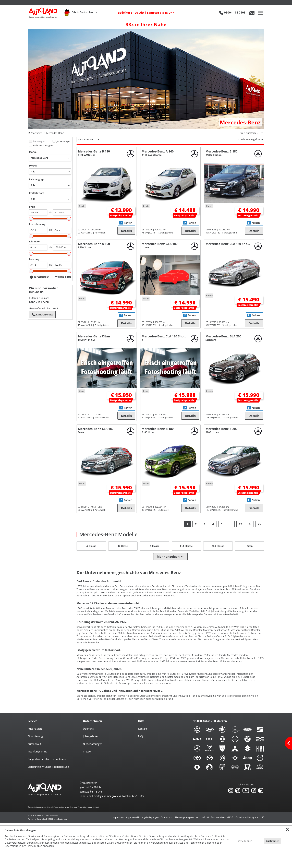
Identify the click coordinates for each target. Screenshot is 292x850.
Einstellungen (244, 841)
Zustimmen (272, 841)
